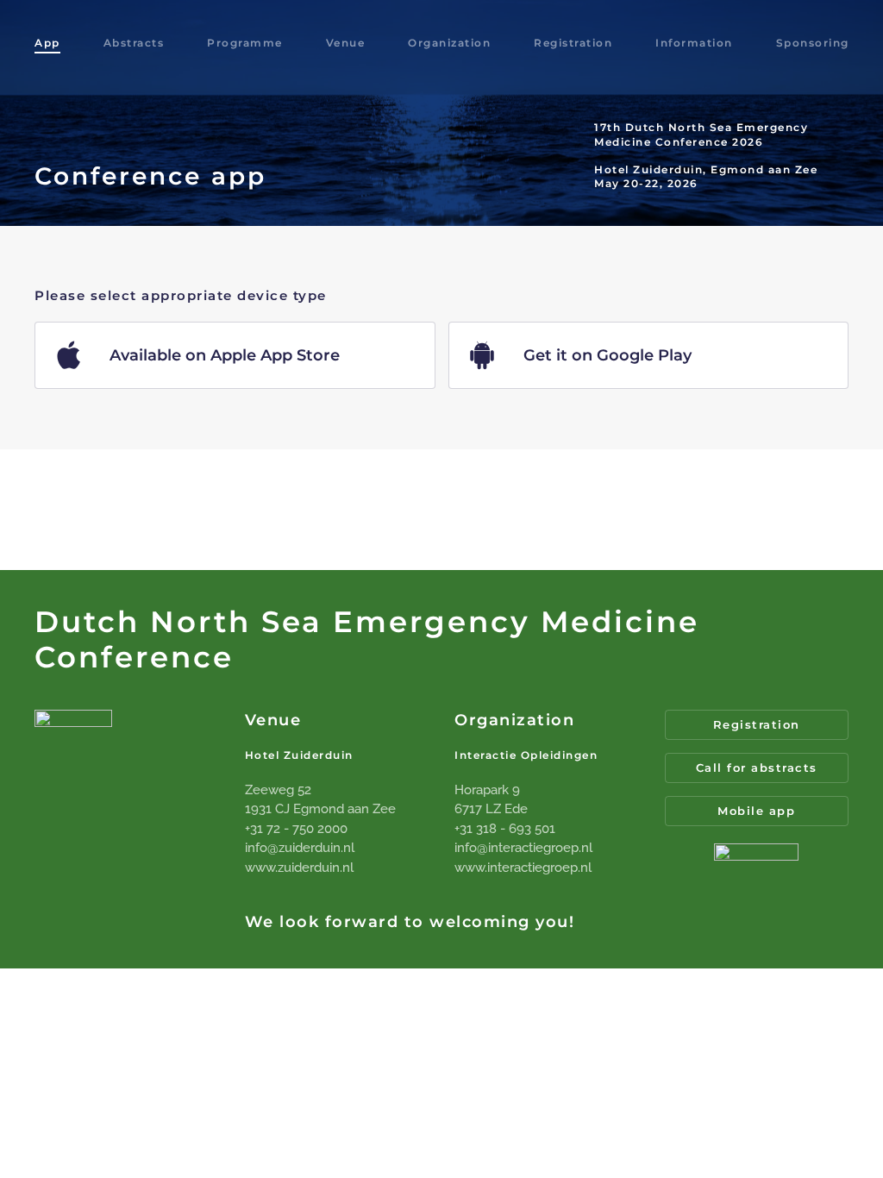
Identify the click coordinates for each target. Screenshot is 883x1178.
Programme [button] (245, 42)
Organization (449, 42)
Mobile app (756, 811)
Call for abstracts (756, 767)
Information (694, 42)
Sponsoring (812, 42)
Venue (346, 42)
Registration (573, 42)
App (47, 42)
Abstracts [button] (134, 42)
